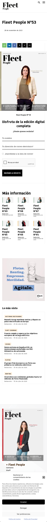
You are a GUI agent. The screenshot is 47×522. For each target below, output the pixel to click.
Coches (7, 344)
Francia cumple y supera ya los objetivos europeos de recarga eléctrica (20, 334)
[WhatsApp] (4, 45)
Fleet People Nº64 (37, 232)
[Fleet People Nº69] (7, 200)
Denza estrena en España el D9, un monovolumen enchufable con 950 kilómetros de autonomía (18, 349)
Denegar (23, 508)
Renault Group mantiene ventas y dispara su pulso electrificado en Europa (22, 320)
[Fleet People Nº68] (23, 200)
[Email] (29, 45)
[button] (44, 477)
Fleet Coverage (11, 330)
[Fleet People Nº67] (39, 200)
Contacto (9, 467)
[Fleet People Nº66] (23, 223)
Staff (8, 470)
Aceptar (23, 502)
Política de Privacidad (30, 519)
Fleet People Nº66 (21, 232)
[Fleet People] (10, 6)
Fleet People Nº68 (21, 208)
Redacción (5, 214)
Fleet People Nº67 (37, 208)
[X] (19, 45)
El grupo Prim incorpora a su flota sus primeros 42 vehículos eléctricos (20, 364)
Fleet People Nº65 (5, 232)
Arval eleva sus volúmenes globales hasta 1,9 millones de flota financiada (23, 378)
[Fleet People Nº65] (7, 223)
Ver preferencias (23, 514)
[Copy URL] (24, 45)
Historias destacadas (13, 316)
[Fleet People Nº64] (39, 223)
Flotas (7, 360)
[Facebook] (14, 45)
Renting (8, 374)
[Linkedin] (9, 45)
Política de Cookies (15, 519)
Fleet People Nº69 (5, 208)
